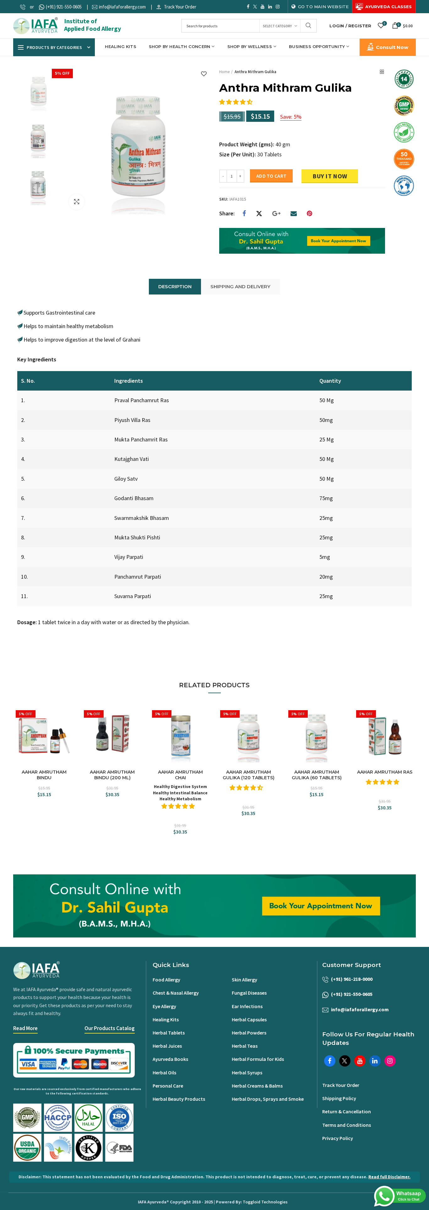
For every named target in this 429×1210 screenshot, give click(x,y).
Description (175, 286)
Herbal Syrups (247, 1072)
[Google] (276, 213)
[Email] (293, 213)
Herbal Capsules (249, 1019)
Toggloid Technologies (265, 1202)
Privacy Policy (337, 1138)
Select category (277, 26)
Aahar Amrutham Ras (384, 772)
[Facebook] (244, 213)
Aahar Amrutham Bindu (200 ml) (112, 775)
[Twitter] (259, 213)
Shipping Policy (339, 1098)
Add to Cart (271, 176)
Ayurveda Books (170, 1059)
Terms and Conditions (346, 1125)
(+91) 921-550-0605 (64, 7)
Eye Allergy (164, 1006)
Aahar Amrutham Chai (180, 775)
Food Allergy (166, 979)
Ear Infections (247, 1006)
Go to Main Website (323, 6)
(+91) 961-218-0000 (351, 979)
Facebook (248, 7)
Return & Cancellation (346, 1111)
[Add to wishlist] (204, 74)
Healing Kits (166, 1019)
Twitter (255, 7)
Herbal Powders (249, 1032)
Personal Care (168, 1086)
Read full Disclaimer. (389, 1177)
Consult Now (392, 47)
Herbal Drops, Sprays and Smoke (268, 1099)
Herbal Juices (167, 1046)
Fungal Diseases (249, 993)
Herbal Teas (245, 1046)
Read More (25, 1028)
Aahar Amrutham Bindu (44, 775)
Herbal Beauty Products (179, 1099)
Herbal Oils (164, 1072)
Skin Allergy (244, 979)
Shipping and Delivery (240, 286)
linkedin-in (270, 7)
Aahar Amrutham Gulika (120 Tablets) (248, 775)
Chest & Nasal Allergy (176, 993)
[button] (236, 101)
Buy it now (329, 176)
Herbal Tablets (169, 1032)
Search (308, 26)
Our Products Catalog (109, 1028)
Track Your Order (180, 7)
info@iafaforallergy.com (122, 7)
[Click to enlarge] (76, 202)
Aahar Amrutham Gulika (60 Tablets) (317, 775)
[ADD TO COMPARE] (69, 725)
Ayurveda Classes (388, 6)
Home (224, 71)
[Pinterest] (309, 213)
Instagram (277, 7)
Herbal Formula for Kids (258, 1059)
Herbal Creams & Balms (257, 1086)
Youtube (262, 7)
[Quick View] (69, 736)
